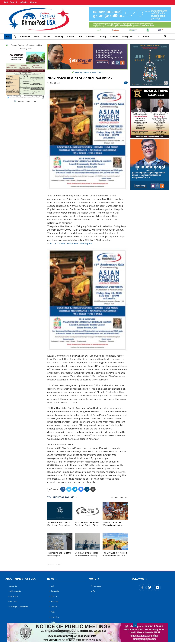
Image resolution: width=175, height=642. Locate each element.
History (103, 36)
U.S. (8, 36)
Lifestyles (91, 36)
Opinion (114, 36)
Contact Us (14, 2)
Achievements (15, 591)
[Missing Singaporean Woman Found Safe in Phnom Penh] (115, 511)
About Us (13, 586)
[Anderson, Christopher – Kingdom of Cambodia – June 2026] (59, 511)
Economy (59, 36)
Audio (146, 36)
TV (138, 36)
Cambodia (25, 36)
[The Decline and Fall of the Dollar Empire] (59, 541)
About (6, 2)
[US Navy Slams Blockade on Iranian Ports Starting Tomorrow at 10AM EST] (87, 541)
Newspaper (127, 36)
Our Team (13, 602)
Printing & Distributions (18, 607)
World (36, 36)
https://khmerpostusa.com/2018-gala (71, 243)
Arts (80, 36)
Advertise (33, 2)
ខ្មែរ (15, 36)
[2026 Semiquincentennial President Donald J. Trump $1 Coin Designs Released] (87, 511)
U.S (126, 82)
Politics (46, 36)
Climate (70, 36)
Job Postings (24, 2)
